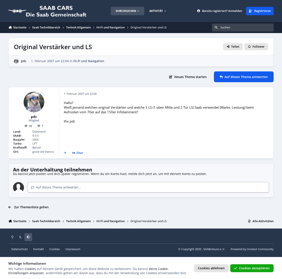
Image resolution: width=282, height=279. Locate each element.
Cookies (54, 249)
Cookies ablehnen (211, 268)
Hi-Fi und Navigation (88, 61)
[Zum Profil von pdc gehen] (16, 61)
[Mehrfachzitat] (65, 152)
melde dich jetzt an (142, 174)
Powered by (252, 249)
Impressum (72, 249)
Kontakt (38, 249)
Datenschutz (19, 249)
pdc (23, 61)
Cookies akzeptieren (254, 268)
